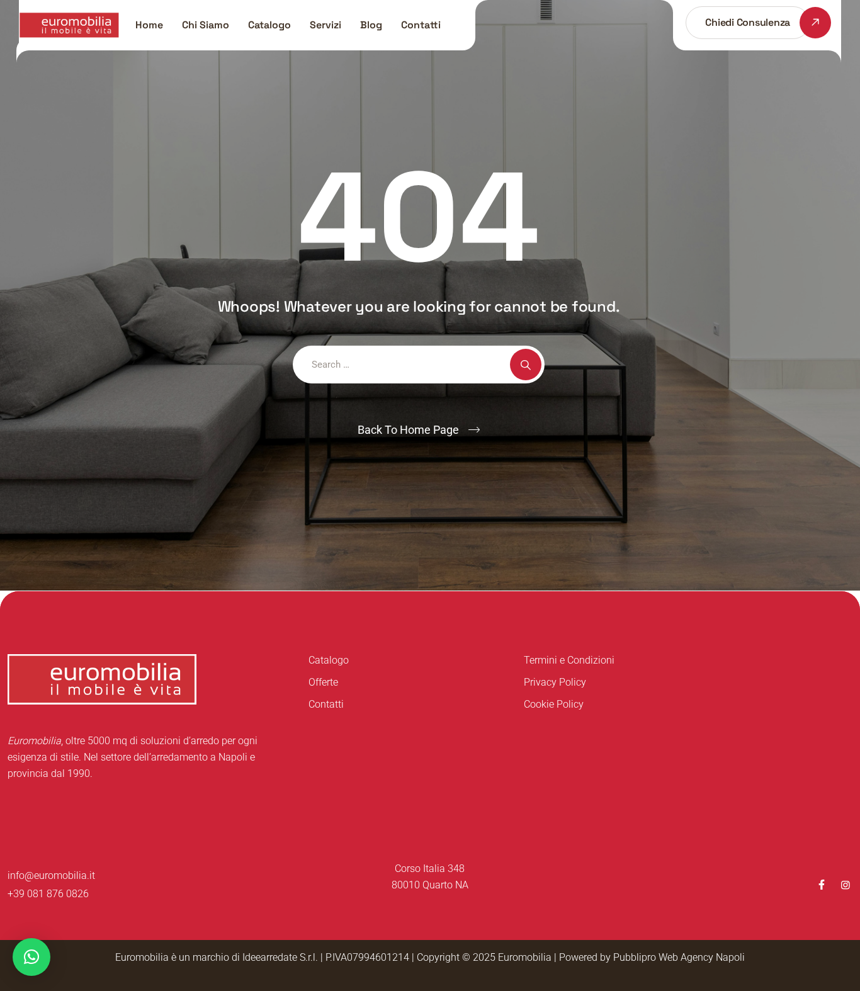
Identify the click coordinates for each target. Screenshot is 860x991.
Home (149, 24)
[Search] (525, 364)
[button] (31, 957)
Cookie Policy (554, 704)
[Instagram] (845, 885)
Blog (371, 24)
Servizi (325, 24)
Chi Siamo (205, 24)
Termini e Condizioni (569, 660)
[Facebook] (822, 885)
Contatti (421, 24)
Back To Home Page (408, 429)
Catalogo (269, 24)
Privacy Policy (555, 682)
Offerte (323, 682)
